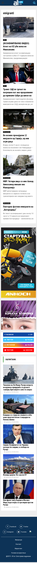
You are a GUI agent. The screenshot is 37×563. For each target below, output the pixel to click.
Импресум (18, 540)
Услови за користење (18, 553)
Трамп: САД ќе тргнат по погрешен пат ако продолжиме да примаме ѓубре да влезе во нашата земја (18, 94)
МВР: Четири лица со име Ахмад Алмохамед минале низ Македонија (18, 184)
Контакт (18, 544)
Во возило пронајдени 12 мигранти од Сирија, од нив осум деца (16, 138)
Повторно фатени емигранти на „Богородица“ (18, 208)
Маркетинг (18, 548)
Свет (5, 40)
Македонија (7, 132)
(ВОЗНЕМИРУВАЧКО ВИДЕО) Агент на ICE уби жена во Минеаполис (16, 46)
